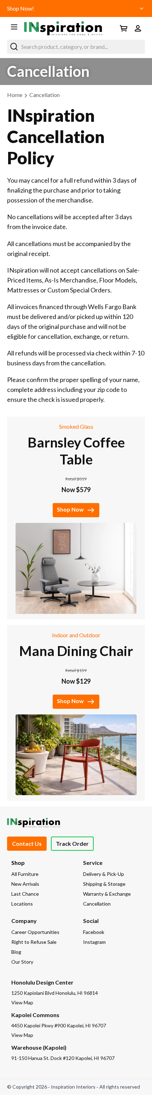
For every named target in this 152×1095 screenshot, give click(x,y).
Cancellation (44, 94)
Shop (18, 862)
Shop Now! (20, 8)
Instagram (94, 942)
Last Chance (25, 894)
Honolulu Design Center (42, 982)
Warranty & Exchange (107, 894)
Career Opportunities (35, 932)
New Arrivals (25, 884)
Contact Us (27, 843)
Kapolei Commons (35, 1014)
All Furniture (25, 874)
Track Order (72, 843)
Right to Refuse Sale (34, 942)
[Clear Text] (138, 46)
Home (14, 94)
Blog (16, 952)
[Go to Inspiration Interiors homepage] (63, 28)
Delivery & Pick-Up (103, 874)
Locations (22, 904)
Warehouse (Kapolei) (38, 1047)
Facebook (93, 932)
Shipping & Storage (104, 884)
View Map (22, 1002)
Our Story (22, 962)
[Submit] (14, 46)
